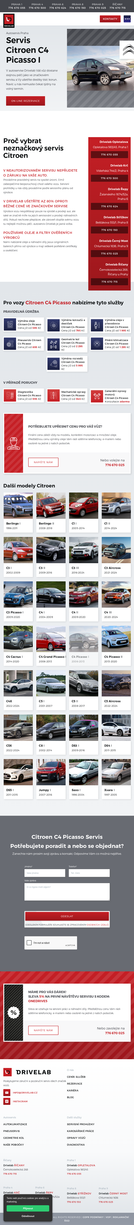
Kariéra (72, 1090)
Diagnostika (76, 1144)
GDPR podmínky (93, 1217)
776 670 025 (97, 7)
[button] (126, 19)
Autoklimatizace (15, 1124)
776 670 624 (57, 7)
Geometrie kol (13, 1137)
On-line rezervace (25, 100)
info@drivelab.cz (25, 1092)
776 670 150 (77, 7)
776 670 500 (37, 7)
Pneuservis (11, 1131)
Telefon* (73, 866)
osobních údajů (98, 924)
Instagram (20, 1101)
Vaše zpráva (30, 880)
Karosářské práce (80, 1131)
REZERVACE (74, 1083)
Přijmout (28, 1208)
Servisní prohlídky (80, 1124)
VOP (108, 1217)
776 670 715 (118, 7)
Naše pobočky (13, 1144)
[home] (50, 19)
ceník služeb (76, 1076)
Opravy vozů (76, 1137)
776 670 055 (16, 7)
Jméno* (28, 866)
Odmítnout (28, 1216)
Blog (70, 1097)
